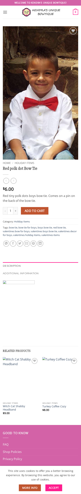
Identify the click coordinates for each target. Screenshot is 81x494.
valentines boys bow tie (44, 231)
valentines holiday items (26, 235)
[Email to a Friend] (27, 243)
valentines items (50, 235)
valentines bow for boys (16, 231)
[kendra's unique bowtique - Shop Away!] (40, 12)
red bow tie (59, 227)
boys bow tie (45, 227)
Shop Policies (12, 452)
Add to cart (35, 211)
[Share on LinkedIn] (40, 243)
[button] (5, 12)
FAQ (5, 444)
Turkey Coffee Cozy (54, 406)
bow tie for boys (27, 227)
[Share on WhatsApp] (6, 243)
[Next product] (6, 181)
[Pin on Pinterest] (33, 243)
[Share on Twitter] (20, 243)
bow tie (13, 227)
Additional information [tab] (21, 273)
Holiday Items (24, 163)
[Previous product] (13, 181)
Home (7, 163)
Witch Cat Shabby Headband (14, 408)
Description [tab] (12, 265)
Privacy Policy (12, 459)
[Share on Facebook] (13, 243)
